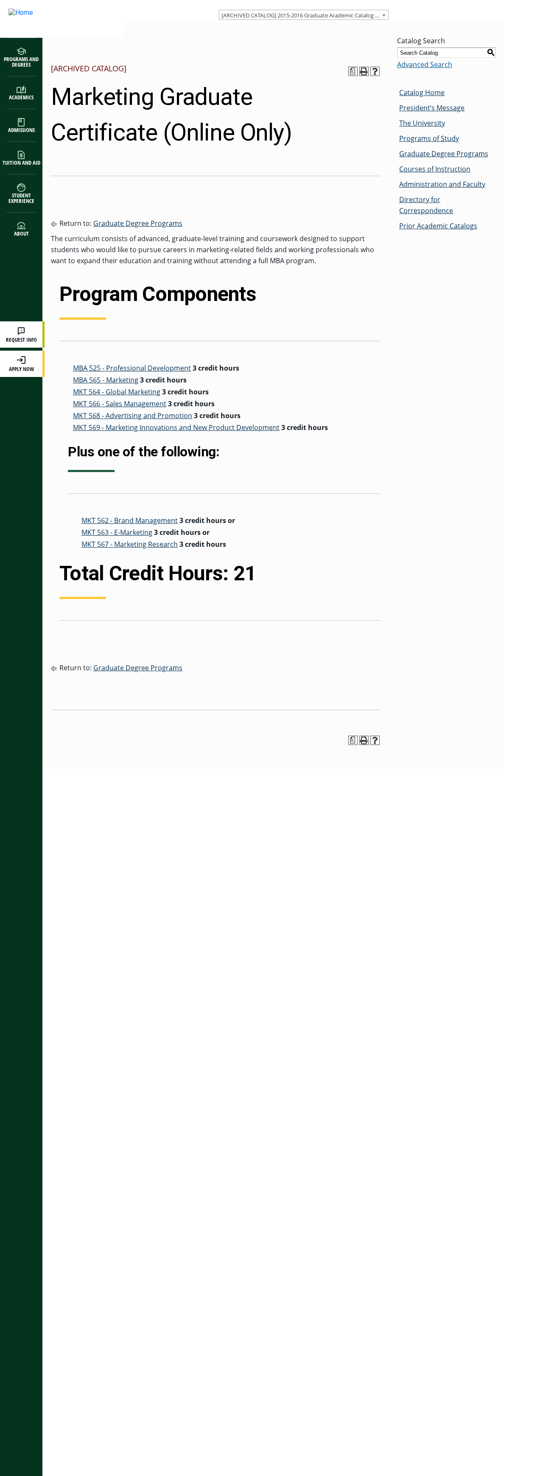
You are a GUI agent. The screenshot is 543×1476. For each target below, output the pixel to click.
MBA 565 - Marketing (105, 380)
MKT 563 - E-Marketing (116, 532)
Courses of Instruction (434, 169)
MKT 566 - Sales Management (119, 403)
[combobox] (304, 15)
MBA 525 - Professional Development (132, 368)
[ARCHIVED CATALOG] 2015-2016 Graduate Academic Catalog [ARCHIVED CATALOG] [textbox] (304, 15)
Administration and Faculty (442, 184)
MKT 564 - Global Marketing (116, 391)
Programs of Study (429, 138)
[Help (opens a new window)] (375, 71)
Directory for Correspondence (426, 205)
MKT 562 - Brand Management (129, 520)
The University (422, 123)
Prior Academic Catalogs (438, 226)
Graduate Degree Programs (137, 223)
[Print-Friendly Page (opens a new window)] (364, 71)
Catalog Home (422, 92)
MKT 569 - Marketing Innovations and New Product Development (176, 427)
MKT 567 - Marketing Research (129, 544)
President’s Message (432, 107)
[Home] (53, 18)
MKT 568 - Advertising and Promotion (132, 415)
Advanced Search (424, 64)
